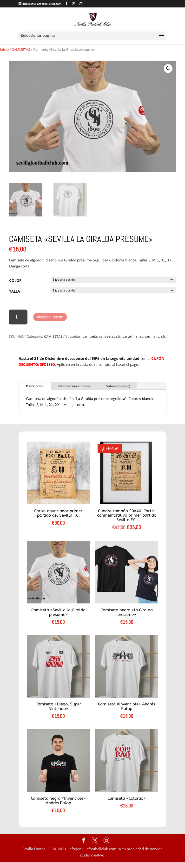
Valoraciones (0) (118, 386)
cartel (127, 336)
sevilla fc (152, 336)
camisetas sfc (110, 336)
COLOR (15, 280)
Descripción (35, 386)
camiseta (90, 336)
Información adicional (75, 386)
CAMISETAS (21, 49)
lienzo (138, 336)
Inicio (4, 49)
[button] (168, 68)
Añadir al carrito (50, 316)
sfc (163, 336)
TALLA (14, 291)
